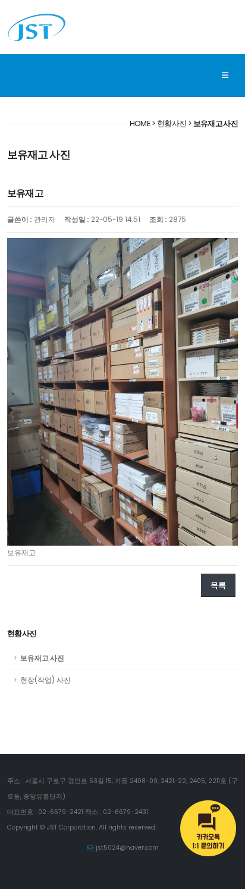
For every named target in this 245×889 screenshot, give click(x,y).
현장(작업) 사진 (45, 680)
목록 (218, 585)
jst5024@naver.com (127, 847)
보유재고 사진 (42, 658)
